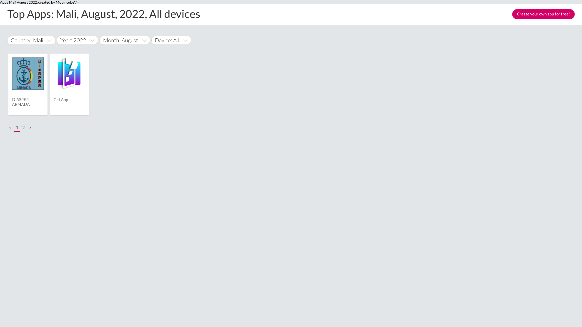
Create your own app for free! (543, 13)
